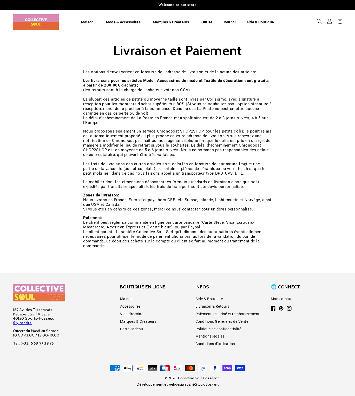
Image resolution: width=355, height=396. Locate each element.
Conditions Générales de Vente (221, 321)
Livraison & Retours (212, 306)
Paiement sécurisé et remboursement (227, 314)
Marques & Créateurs (138, 321)
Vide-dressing (132, 314)
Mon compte (281, 299)
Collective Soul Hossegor (198, 378)
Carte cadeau (131, 329)
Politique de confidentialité (218, 329)
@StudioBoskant (205, 384)
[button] (88, 22)
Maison (126, 299)
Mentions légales (210, 336)
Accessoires (130, 306)
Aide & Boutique (209, 299)
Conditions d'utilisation (215, 344)
